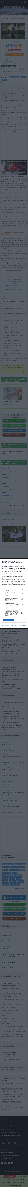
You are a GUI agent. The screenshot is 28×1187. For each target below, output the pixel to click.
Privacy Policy (22, 625)
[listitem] (14, 589)
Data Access (14, 625)
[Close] (24, 561)
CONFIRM (8, 619)
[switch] (22, 593)
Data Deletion (5, 625)
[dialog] (14, 593)
